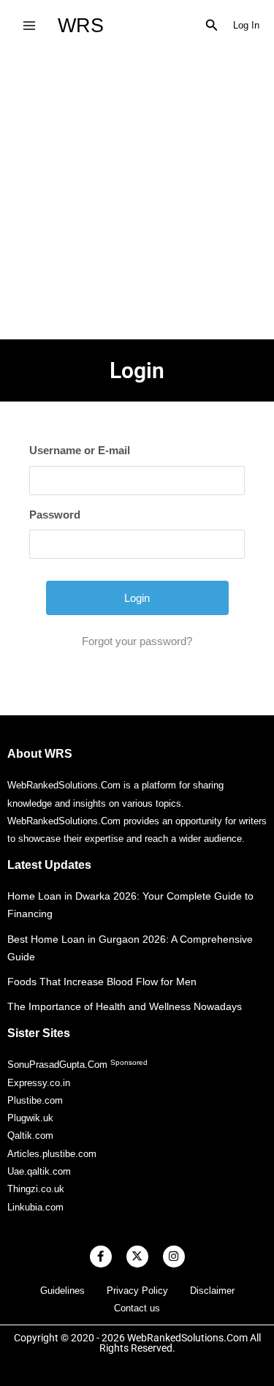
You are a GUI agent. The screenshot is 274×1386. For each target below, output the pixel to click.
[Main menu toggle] (29, 25)
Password (54, 514)
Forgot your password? (137, 641)
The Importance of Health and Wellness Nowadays (124, 1006)
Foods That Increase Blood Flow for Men (102, 981)
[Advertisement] (137, 195)
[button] (211, 25)
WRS (81, 25)
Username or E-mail (79, 450)
